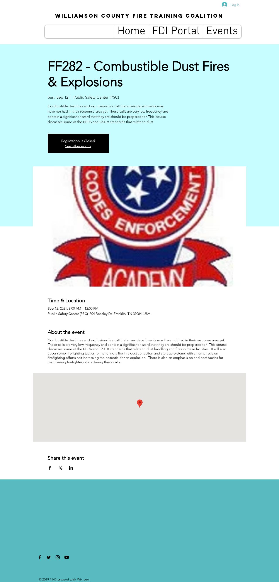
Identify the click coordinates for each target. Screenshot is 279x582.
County (139, 15)
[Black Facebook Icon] (40, 557)
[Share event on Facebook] (50, 468)
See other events (78, 146)
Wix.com (83, 579)
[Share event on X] (60, 468)
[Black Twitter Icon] (48, 557)
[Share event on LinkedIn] (71, 468)
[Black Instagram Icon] (57, 557)
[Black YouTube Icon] (66, 557)
